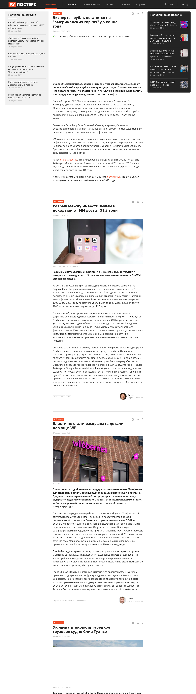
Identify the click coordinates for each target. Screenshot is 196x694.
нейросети (58, 396)
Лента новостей (92, 4)
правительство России (64, 600)
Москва (109, 4)
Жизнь (72, 4)
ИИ (68, 396)
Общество (125, 4)
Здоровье (140, 4)
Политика (51, 4)
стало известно (68, 159)
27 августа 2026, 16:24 (62, 433)
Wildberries (81, 600)
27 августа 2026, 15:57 (62, 636)
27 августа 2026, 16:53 (62, 215)
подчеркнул (113, 176)
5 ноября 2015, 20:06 (61, 31)
